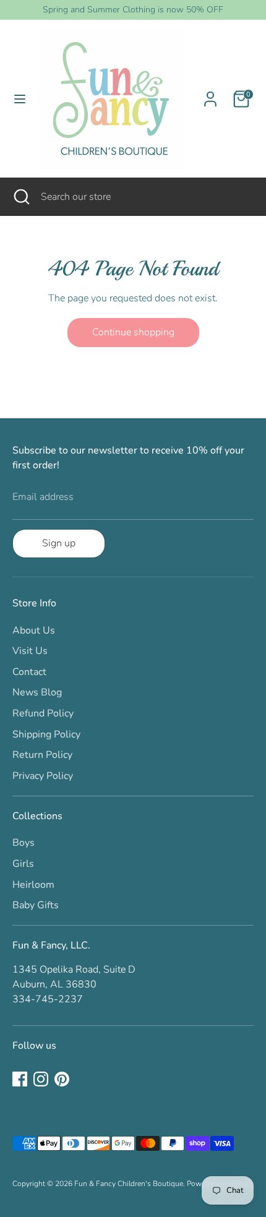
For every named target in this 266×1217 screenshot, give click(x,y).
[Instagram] (40, 1079)
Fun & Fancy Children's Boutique (128, 1184)
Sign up (58, 543)
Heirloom (33, 885)
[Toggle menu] (19, 99)
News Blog (37, 692)
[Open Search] (20, 197)
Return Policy (42, 755)
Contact (29, 672)
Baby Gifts (35, 905)
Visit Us (30, 651)
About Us (33, 630)
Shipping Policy (46, 734)
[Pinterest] (61, 1079)
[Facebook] (19, 1079)
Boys (23, 842)
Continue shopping (133, 332)
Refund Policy (43, 713)
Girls (23, 864)
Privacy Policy (42, 776)
